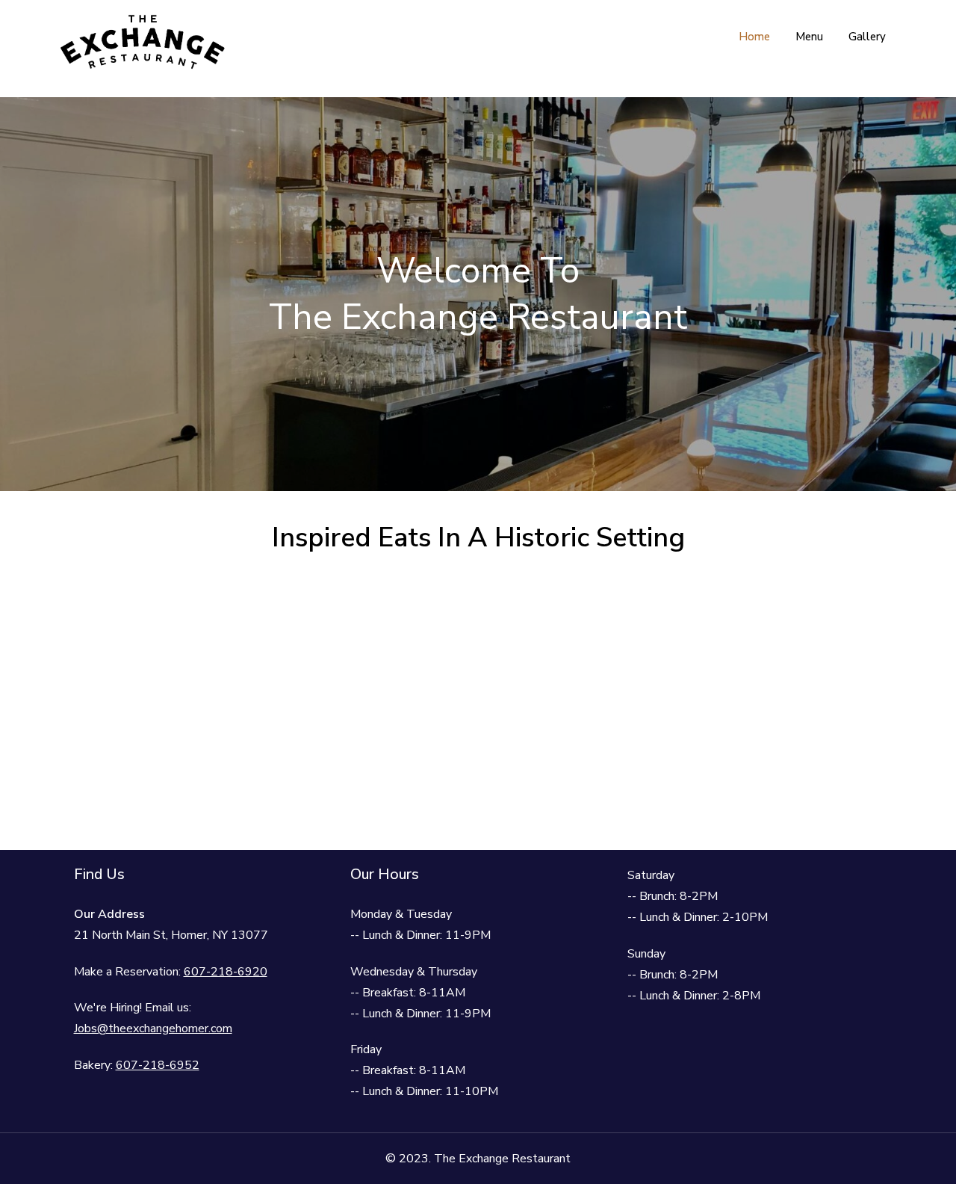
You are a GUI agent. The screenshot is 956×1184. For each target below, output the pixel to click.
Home (754, 36)
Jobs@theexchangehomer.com (153, 1028)
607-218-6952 (157, 1065)
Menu (809, 36)
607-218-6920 (225, 971)
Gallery (867, 36)
